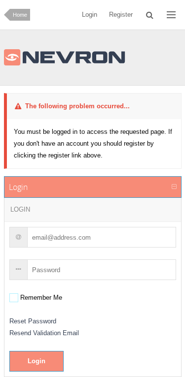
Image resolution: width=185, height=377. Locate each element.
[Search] (150, 15)
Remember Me (40, 297)
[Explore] (171, 15)
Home (20, 15)
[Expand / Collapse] (174, 187)
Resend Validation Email (44, 333)
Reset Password (32, 321)
